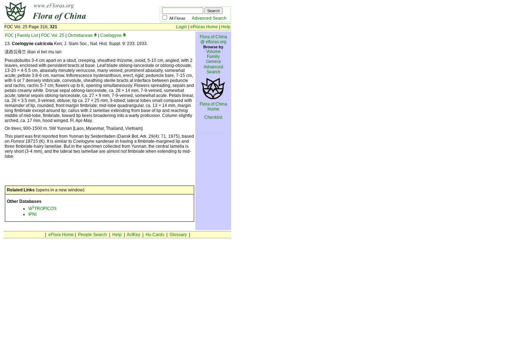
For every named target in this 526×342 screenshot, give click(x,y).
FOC (9, 35)
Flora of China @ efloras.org (213, 39)
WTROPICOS (42, 208)
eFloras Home (204, 26)
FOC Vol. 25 (52, 35)
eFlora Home (61, 234)
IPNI (32, 214)
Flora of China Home (213, 107)
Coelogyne (111, 35)
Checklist (213, 117)
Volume (213, 51)
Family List (27, 35)
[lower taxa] (95, 35)
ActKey (133, 234)
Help (225, 26)
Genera (213, 61)
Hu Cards (155, 234)
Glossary (178, 234)
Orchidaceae (80, 35)
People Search (92, 234)
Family (213, 56)
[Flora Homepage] (71, 20)
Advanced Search (209, 18)
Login (181, 26)
